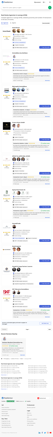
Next (50, 329)
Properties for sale (6, 421)
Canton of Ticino (15, 358)
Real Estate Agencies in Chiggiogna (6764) (11, 372)
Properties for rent (6, 423)
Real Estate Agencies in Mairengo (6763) (10, 387)
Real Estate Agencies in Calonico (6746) (10, 367)
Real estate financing (6, 427)
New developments (6, 425)
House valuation (5, 407)
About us (29, 413)
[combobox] (26, 8)
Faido (21, 358)
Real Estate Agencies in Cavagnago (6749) (37, 371)
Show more (3, 375)
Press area (29, 415)
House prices (5, 411)
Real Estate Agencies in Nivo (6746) (9, 365)
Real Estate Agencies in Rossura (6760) (37, 365)
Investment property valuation (9, 409)
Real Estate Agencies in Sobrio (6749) (9, 385)
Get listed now (45, 323)
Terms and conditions (32, 419)
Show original (26, 78)
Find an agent (5, 413)
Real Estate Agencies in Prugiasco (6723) (37, 372)
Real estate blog (5, 415)
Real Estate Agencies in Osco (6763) (9, 381)
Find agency (6, 358)
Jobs (28, 417)
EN (43, 2)
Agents (14, 23)
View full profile (46, 47)
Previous (4, 329)
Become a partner (31, 407)
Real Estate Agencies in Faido (8, 369)
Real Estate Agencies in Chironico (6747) (37, 367)
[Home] (1, 358)
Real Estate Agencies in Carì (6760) (36, 380)
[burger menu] (50, 2)
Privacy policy (30, 421)
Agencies (5, 23)
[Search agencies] (49, 7)
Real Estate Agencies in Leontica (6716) (37, 369)
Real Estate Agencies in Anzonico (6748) (10, 371)
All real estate (30, 425)
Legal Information (31, 423)
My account (37, 2)
